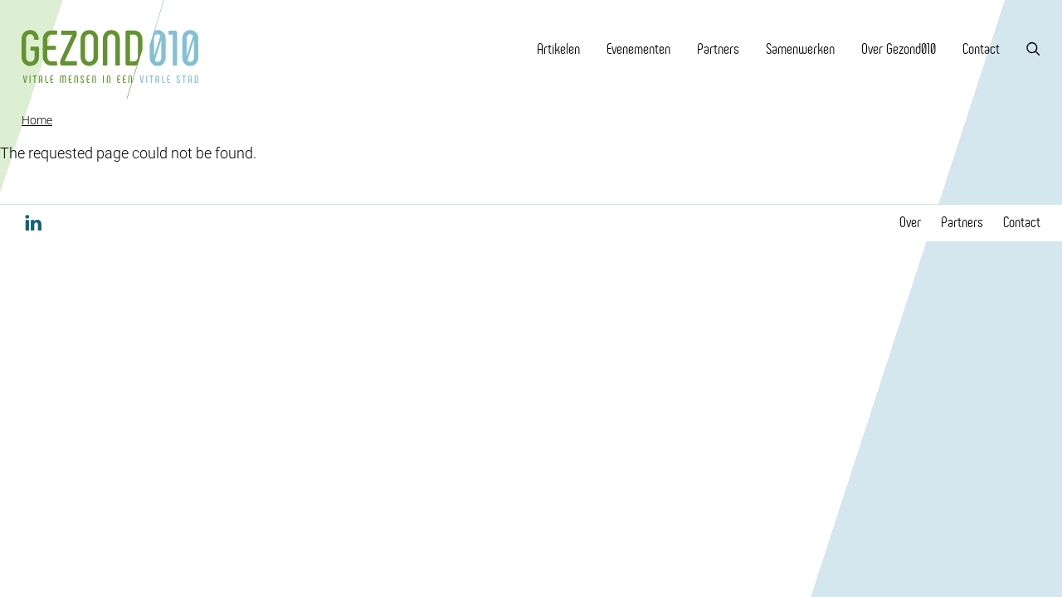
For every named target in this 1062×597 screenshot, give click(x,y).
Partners (718, 49)
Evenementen (638, 49)
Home (37, 120)
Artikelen (558, 49)
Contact (981, 49)
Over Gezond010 (898, 49)
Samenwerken (800, 49)
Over (910, 222)
